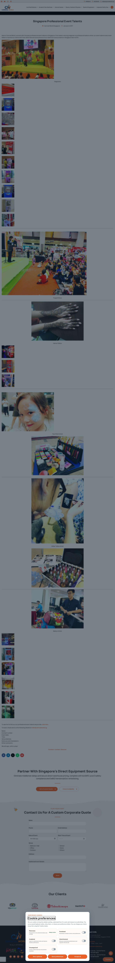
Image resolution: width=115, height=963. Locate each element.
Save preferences (57, 956)
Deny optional (37, 956)
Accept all (77, 956)
